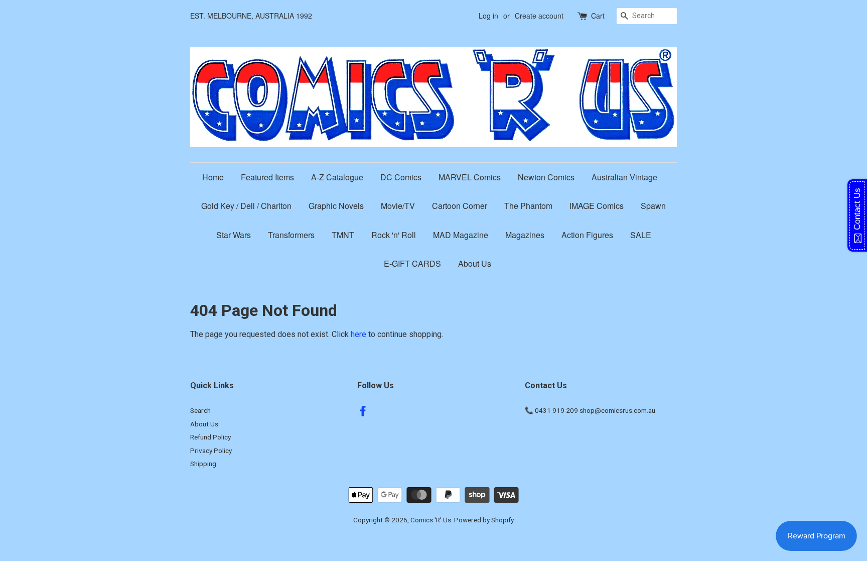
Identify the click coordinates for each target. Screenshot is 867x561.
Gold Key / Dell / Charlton (246, 205)
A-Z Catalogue (337, 177)
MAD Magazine (460, 235)
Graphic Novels (336, 205)
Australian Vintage (624, 177)
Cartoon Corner (459, 205)
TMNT (343, 235)
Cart (598, 16)
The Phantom (528, 205)
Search (200, 410)
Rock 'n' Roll (393, 235)
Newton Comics (546, 177)
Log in (488, 16)
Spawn (653, 205)
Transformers (291, 235)
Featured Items (267, 177)
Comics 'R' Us (430, 520)
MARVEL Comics (470, 177)
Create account (539, 16)
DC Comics (400, 177)
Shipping (203, 464)
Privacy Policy (211, 450)
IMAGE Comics (596, 205)
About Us (474, 263)
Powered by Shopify (484, 520)
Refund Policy (210, 437)
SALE (640, 235)
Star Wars (233, 235)
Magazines (524, 235)
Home (213, 177)
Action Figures (587, 235)
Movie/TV (398, 205)
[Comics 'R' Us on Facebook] (362, 413)
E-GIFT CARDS (412, 263)
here (358, 334)
